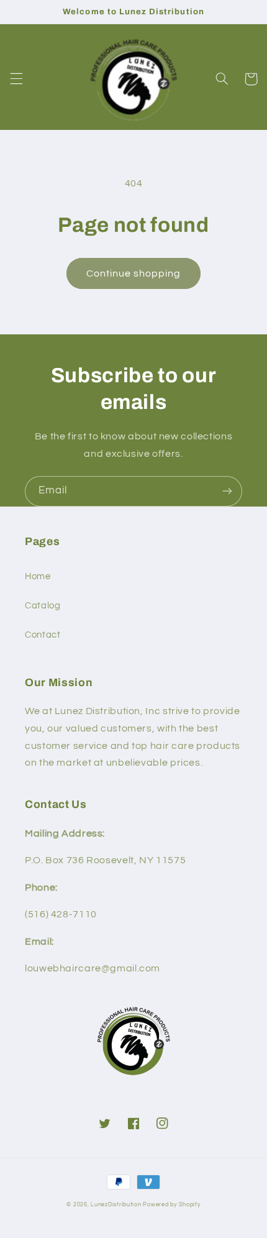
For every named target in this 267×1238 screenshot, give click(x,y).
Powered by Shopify (171, 1205)
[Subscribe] (227, 491)
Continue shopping (133, 273)
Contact (42, 635)
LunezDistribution (116, 1205)
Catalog (42, 605)
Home (38, 576)
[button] (16, 79)
